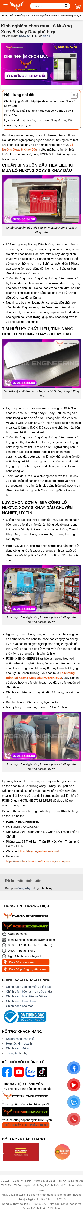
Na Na (46, 36)
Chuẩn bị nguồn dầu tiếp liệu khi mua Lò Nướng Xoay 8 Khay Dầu (39, 103)
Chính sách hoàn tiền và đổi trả (26, 996)
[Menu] (4, 5)
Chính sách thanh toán (21, 1001)
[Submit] (66, 6)
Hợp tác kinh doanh (19, 1043)
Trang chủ (7, 15)
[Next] (79, 1154)
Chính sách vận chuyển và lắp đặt (28, 986)
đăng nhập (24, 888)
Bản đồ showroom (21, 962)
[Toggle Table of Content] (72, 95)
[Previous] (4, 1154)
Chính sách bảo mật (19, 1006)
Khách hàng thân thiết (20, 1038)
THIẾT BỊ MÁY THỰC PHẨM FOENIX (25, 1125)
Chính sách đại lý (17, 1048)
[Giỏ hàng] (79, 5)
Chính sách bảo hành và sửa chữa (29, 991)
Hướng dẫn (23, 15)
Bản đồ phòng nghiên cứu (27, 969)
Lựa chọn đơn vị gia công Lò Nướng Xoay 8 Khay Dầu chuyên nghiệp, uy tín (38, 122)
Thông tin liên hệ (16, 1053)
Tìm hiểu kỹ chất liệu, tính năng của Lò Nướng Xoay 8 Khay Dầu (38, 113)
